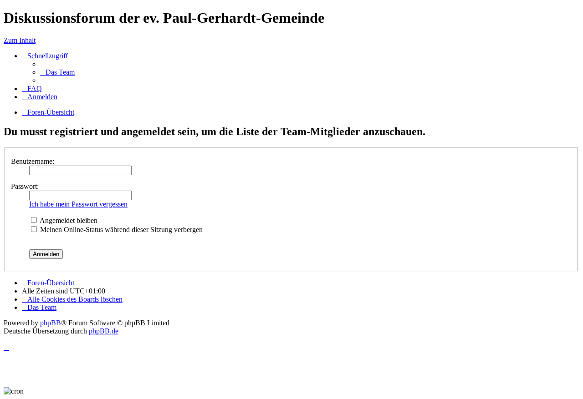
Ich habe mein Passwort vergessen (78, 204)
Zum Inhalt (20, 40)
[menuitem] (57, 72)
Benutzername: (32, 161)
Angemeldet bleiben (67, 220)
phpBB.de (103, 331)
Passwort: (25, 186)
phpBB (50, 323)
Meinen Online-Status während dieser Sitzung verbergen (120, 229)
